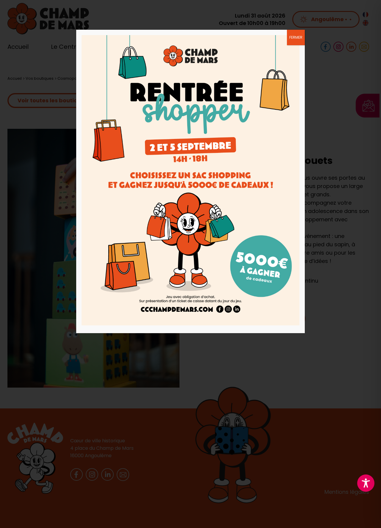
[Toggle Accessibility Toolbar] (366, 483)
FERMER (295, 37)
